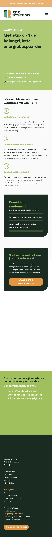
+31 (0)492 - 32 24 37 (14, 498)
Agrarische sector (11, 459)
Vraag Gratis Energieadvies (26, 281)
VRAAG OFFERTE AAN (16, 527)
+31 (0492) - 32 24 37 (13, 514)
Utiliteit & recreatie (11, 462)
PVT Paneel (8, 474)
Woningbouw (9, 465)
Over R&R (7, 480)
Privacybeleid (9, 483)
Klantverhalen (9, 471)
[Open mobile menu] (46, 14)
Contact (9, 501)
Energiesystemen (10, 477)
